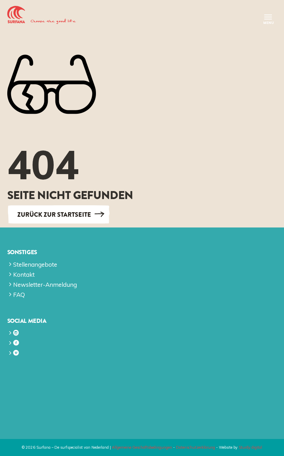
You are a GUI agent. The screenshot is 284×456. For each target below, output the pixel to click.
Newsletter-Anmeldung (45, 284)
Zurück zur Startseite (54, 214)
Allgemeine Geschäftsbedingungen (142, 447)
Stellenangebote (35, 264)
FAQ (19, 294)
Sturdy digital (250, 447)
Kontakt (24, 274)
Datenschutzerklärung (195, 447)
